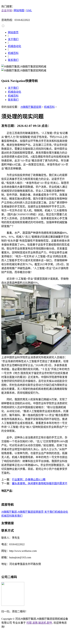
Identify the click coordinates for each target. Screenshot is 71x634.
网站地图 (19, 10)
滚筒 (35, 622)
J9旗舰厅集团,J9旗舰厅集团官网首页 (22, 511)
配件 (49, 622)
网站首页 (13, 32)
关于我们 (13, 39)
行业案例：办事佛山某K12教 (29, 479)
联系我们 (13, 60)
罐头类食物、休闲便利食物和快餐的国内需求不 (39, 483)
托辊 (29, 622)
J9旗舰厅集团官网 (30, 107)
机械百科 (13, 53)
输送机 (42, 622)
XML (29, 10)
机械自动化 (14, 46)
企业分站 (6, 10)
